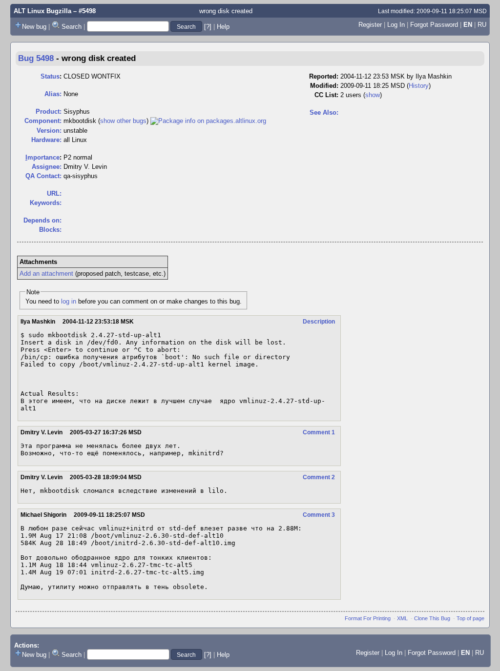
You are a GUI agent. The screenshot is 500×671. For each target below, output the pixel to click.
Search (72, 26)
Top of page (470, 618)
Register (370, 24)
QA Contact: (43, 176)
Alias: (53, 94)
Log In (396, 24)
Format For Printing (368, 618)
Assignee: (47, 166)
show (372, 95)
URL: (54, 193)
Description (319, 321)
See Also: (324, 112)
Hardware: (46, 139)
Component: (43, 120)
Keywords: (46, 202)
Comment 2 (319, 477)
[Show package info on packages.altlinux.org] (208, 120)
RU (482, 24)
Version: (49, 130)
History (419, 85)
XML (402, 618)
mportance (42, 157)
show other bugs (123, 120)
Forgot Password (434, 24)
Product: (49, 111)
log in (68, 301)
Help (223, 26)
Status (50, 76)
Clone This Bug (432, 618)
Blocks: (50, 229)
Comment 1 (319, 432)
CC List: (326, 95)
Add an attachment (46, 273)
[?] (207, 26)
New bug (34, 26)
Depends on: (42, 220)
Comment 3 (319, 514)
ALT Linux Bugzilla (42, 11)
